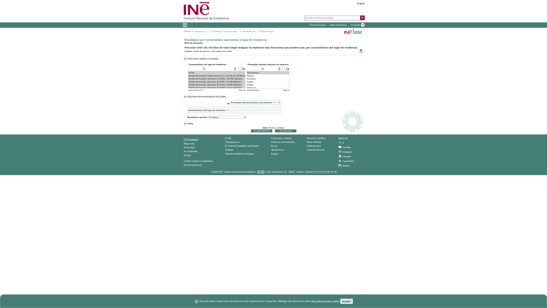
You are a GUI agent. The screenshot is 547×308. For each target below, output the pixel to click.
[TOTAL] (216, 72)
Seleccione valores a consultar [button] (202, 58)
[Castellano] (268, 78)
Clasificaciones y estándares (198, 161)
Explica (275, 154)
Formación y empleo (281, 138)
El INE (228, 138)
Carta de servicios (316, 150)
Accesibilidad (190, 151)
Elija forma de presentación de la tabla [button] (206, 96)
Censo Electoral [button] (317, 25)
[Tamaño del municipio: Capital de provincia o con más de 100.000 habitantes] (216, 75)
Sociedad (217, 31)
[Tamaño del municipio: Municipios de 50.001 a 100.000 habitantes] (216, 78)
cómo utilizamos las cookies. (325, 301)
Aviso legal (189, 147)
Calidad (229, 150)
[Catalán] (268, 81)
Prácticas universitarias (283, 142)
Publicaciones (314, 146)
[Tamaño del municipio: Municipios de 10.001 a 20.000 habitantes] (216, 84)
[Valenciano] (268, 87)
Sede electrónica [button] (338, 25)
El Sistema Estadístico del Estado (242, 146)
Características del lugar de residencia (207, 64)
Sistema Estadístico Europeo (239, 154)
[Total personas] (268, 72)
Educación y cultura (203, 31)
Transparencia (232, 142)
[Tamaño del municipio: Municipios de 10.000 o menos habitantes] (216, 87)
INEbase (187, 31)
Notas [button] (190, 123)
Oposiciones (277, 150)
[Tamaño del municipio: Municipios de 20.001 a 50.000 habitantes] (216, 81)
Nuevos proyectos (193, 165)
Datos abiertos (314, 142)
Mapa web (189, 143)
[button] (357, 25)
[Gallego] (268, 84)
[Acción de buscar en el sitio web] (362, 18)
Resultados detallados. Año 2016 (256, 31)
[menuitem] (273, 75)
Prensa (187, 155)
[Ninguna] (268, 75)
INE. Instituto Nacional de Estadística (237, 172)
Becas (274, 146)
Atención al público (316, 138)
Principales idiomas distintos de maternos (268, 64)
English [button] (361, 3)
